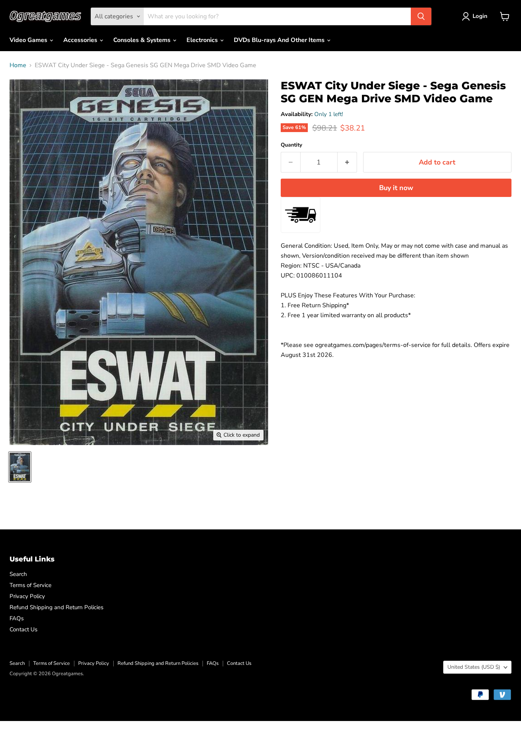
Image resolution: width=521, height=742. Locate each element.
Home (18, 65)
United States (473, 667)
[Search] (421, 16)
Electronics (203, 40)
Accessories (81, 40)
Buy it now (396, 187)
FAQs (17, 618)
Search (18, 574)
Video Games (29, 40)
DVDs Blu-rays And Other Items (280, 40)
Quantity (291, 145)
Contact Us (23, 629)
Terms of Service (30, 585)
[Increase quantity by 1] (347, 162)
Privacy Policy (27, 596)
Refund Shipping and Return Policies (56, 607)
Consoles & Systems (142, 40)
